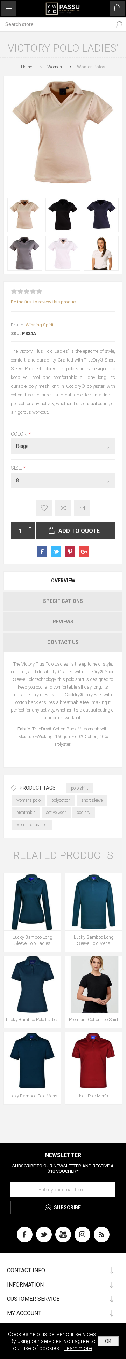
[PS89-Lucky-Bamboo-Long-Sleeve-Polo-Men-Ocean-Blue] (93, 901)
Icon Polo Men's (93, 1095)
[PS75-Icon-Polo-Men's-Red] (93, 1060)
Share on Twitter (56, 551)
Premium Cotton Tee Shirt (93, 1019)
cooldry (83, 812)
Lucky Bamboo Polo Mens (32, 1095)
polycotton (61, 800)
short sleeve (92, 800)
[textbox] (56, 24)
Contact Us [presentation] (63, 642)
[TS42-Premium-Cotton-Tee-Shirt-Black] (93, 984)
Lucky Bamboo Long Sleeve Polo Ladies (32, 940)
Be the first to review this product (44, 301)
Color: (20, 434)
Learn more (78, 1348)
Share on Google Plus (84, 551)
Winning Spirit (40, 324)
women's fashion (31, 824)
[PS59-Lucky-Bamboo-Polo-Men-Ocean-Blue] (32, 1060)
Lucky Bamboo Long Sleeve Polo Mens (94, 940)
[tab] (63, 580)
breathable (25, 812)
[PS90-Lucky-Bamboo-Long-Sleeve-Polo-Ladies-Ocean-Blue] (32, 901)
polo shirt (79, 788)
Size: (17, 468)
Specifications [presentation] (63, 601)
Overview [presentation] (63, 580)
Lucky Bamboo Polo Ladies (32, 1019)
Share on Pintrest (70, 551)
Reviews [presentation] (63, 621)
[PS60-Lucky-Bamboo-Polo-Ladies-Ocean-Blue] (32, 984)
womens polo (28, 800)
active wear (56, 812)
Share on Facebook (42, 551)
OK (108, 1341)
